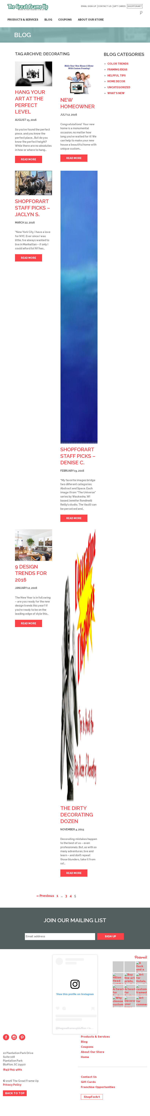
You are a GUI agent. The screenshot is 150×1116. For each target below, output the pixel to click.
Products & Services (23, 19)
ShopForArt (135, 6)
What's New (116, 93)
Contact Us (105, 6)
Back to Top (15, 1093)
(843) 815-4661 (12, 1069)
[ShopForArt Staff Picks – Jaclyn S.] (33, 183)
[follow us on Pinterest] (22, 1037)
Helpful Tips (116, 75)
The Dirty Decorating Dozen (76, 814)
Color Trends (117, 63)
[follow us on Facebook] (6, 1037)
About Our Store (91, 19)
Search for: (141, 12)
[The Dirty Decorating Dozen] (79, 665)
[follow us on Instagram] (14, 1037)
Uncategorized (118, 87)
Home (85, 1057)
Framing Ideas (117, 69)
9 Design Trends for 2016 (31, 573)
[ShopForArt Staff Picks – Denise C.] (79, 307)
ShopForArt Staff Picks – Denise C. (77, 456)
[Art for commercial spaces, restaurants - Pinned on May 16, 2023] (141, 1004)
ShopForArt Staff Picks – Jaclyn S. (32, 207)
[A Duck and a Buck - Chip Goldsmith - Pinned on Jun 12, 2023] (141, 971)
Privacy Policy (12, 1084)
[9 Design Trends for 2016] (33, 545)
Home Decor (116, 81)
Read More (28, 159)
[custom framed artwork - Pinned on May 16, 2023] (141, 991)
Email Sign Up (88, 6)
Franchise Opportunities (98, 1087)
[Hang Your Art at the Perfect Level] (33, 74)
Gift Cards (119, 6)
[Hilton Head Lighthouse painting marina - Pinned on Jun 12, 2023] (118, 982)
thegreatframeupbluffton (72, 1028)
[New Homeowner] (79, 78)
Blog (48, 19)
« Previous (45, 896)
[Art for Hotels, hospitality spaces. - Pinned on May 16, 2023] (141, 981)
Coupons (65, 19)
